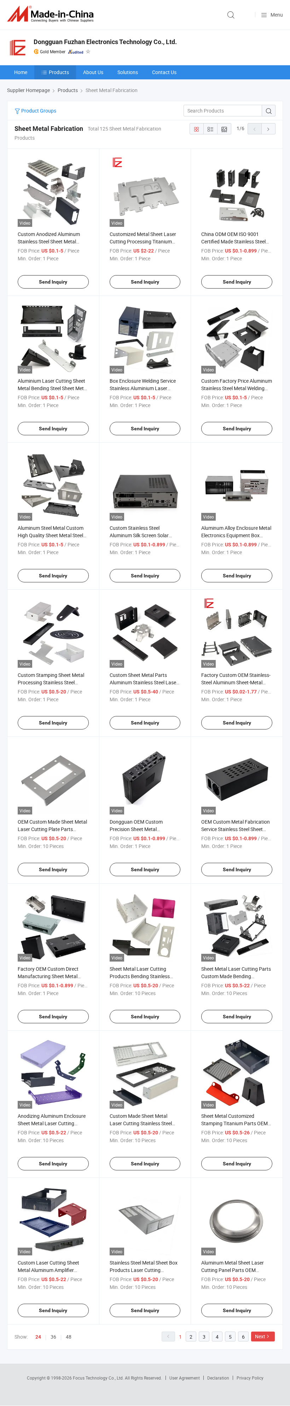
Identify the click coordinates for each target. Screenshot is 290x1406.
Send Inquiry (53, 282)
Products (59, 72)
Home (20, 72)
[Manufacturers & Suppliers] (51, 14)
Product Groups (38, 110)
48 (68, 1336)
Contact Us (164, 72)
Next (260, 1336)
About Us (93, 72)
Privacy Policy (250, 1378)
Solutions (127, 72)
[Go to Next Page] (268, 128)
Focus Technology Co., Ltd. (99, 1378)
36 (53, 1336)
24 (38, 1337)
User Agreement (184, 1378)
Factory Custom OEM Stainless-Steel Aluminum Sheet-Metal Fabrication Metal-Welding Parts (236, 682)
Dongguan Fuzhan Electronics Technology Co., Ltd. (105, 42)
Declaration (218, 1378)
